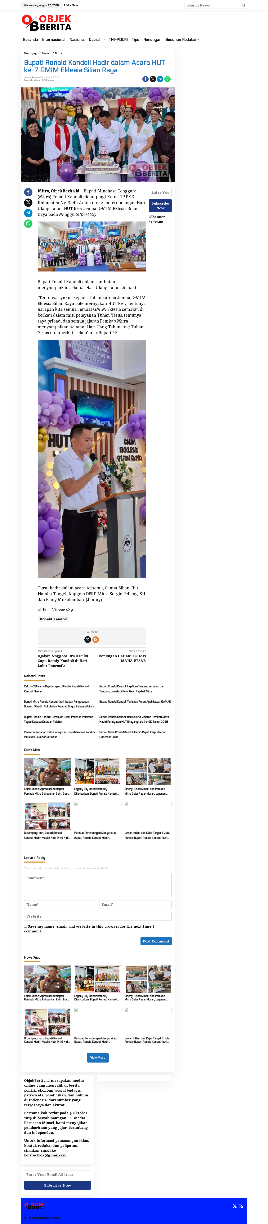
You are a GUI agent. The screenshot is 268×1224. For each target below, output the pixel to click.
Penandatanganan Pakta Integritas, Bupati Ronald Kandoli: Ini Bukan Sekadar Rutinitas (59, 735)
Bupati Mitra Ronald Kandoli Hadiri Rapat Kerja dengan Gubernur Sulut (132, 735)
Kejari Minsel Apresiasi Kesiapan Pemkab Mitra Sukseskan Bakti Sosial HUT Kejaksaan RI (47, 791)
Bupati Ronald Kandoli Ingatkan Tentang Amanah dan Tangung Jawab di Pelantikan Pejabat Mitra (131, 689)
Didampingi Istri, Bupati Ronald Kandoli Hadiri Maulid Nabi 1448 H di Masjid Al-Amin (46, 835)
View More (97, 1057)
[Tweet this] (153, 79)
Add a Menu (71, 5)
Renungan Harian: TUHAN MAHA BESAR (122, 656)
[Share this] (145, 79)
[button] (243, 5)
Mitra (37, 80)
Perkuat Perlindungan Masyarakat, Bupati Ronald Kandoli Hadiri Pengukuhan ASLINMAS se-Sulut (95, 835)
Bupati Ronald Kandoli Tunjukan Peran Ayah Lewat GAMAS (135, 701)
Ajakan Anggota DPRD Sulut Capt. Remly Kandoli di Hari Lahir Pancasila (63, 658)
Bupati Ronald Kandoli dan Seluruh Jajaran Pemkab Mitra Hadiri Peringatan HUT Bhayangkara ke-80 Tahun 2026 (134, 719)
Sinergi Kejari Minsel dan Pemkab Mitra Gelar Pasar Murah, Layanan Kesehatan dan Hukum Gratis (145, 791)
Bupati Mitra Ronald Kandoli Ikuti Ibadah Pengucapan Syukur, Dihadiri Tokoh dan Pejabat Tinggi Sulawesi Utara (59, 704)
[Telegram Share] (160, 79)
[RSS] (95, 639)
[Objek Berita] (47, 22)
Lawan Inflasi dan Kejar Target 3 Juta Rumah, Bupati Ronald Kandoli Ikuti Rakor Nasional (147, 835)
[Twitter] (87, 639)
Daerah (28, 80)
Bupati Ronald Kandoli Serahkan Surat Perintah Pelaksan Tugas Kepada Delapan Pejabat (58, 719)
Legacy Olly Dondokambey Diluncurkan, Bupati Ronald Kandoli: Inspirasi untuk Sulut (96, 791)
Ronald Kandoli (53, 619)
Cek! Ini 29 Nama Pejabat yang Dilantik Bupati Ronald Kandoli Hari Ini (56, 689)
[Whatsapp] (167, 79)
